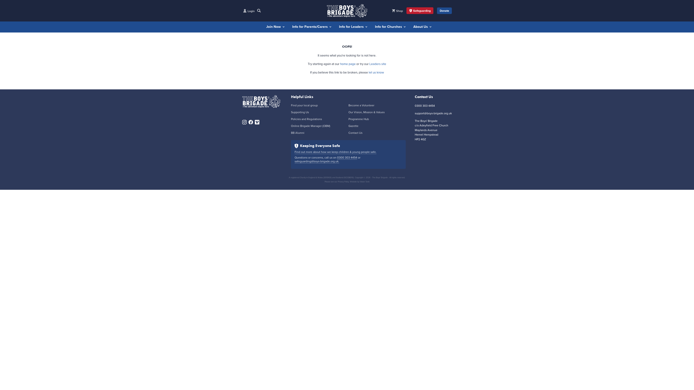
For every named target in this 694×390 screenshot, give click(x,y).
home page (348, 64)
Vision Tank (365, 182)
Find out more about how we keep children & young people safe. (335, 152)
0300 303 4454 (347, 157)
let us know (376, 72)
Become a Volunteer (361, 105)
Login (251, 11)
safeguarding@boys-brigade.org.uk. (317, 161)
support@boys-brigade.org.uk (433, 113)
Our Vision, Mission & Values (366, 112)
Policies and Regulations (306, 119)
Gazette (353, 126)
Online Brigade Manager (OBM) (310, 126)
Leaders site (377, 64)
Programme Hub (358, 119)
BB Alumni (297, 133)
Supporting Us (300, 112)
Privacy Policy (343, 182)
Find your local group (304, 105)
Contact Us (355, 133)
